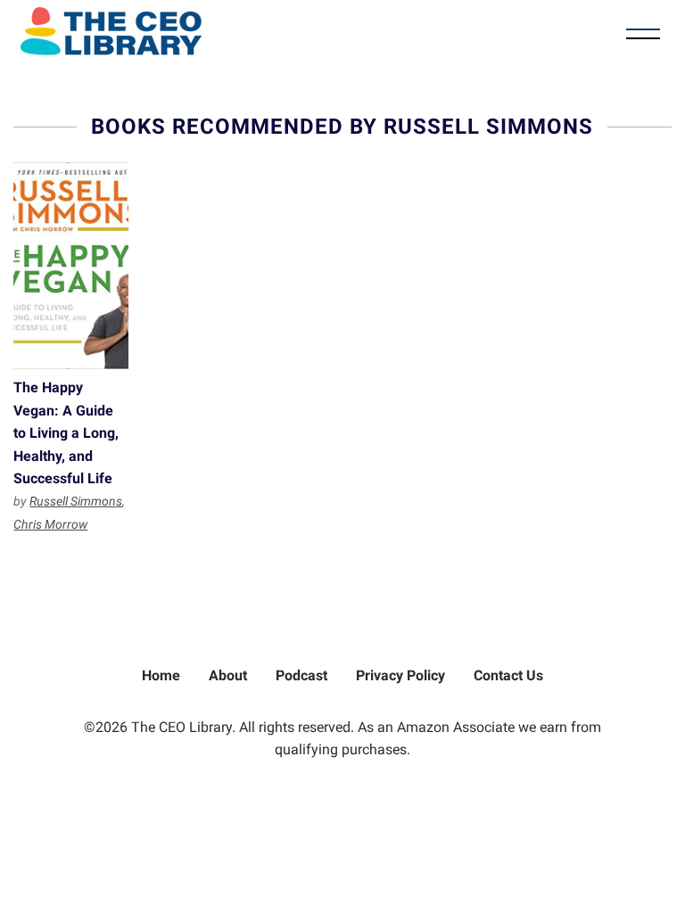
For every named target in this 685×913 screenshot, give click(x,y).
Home (161, 675)
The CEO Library (111, 31)
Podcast (301, 675)
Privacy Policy (400, 675)
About (228, 675)
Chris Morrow (50, 524)
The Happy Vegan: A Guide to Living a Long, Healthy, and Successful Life (70, 265)
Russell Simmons (75, 501)
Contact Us (508, 675)
